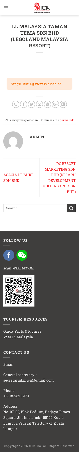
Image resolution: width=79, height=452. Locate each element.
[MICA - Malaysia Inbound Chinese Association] (42, 7)
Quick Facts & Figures (22, 331)
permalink (67, 120)
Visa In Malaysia (18, 337)
